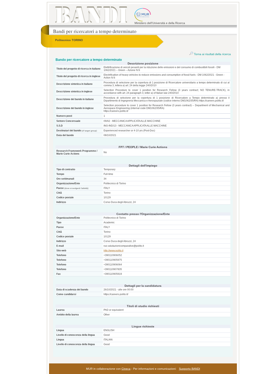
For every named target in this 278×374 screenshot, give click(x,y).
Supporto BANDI (189, 368)
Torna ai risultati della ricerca (212, 54)
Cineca (125, 368)
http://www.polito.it (113, 250)
